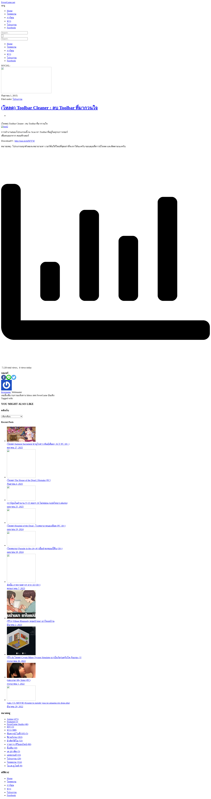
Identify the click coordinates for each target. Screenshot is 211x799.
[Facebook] (3, 377)
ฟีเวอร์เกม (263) (14, 737)
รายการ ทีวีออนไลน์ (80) (19, 744)
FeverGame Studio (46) (17, 724)
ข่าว (9, 21)
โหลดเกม (11, 14)
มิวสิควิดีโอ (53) (15, 741)
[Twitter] (13, 377)
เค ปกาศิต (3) (13, 751)
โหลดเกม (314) (14, 762)
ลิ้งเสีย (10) (12, 748)
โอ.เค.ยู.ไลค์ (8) (14, 766)
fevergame (6, 392)
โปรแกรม (12, 24)
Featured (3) (12, 721)
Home (9, 11)
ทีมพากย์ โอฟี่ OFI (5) (17, 733)
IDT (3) (10, 727)
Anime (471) (13, 719)
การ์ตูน (10, 17)
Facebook (11, 27)
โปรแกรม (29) (14, 758)
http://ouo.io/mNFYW (25, 141)
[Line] (8, 377)
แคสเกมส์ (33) (14, 755)
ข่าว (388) (12, 730)
